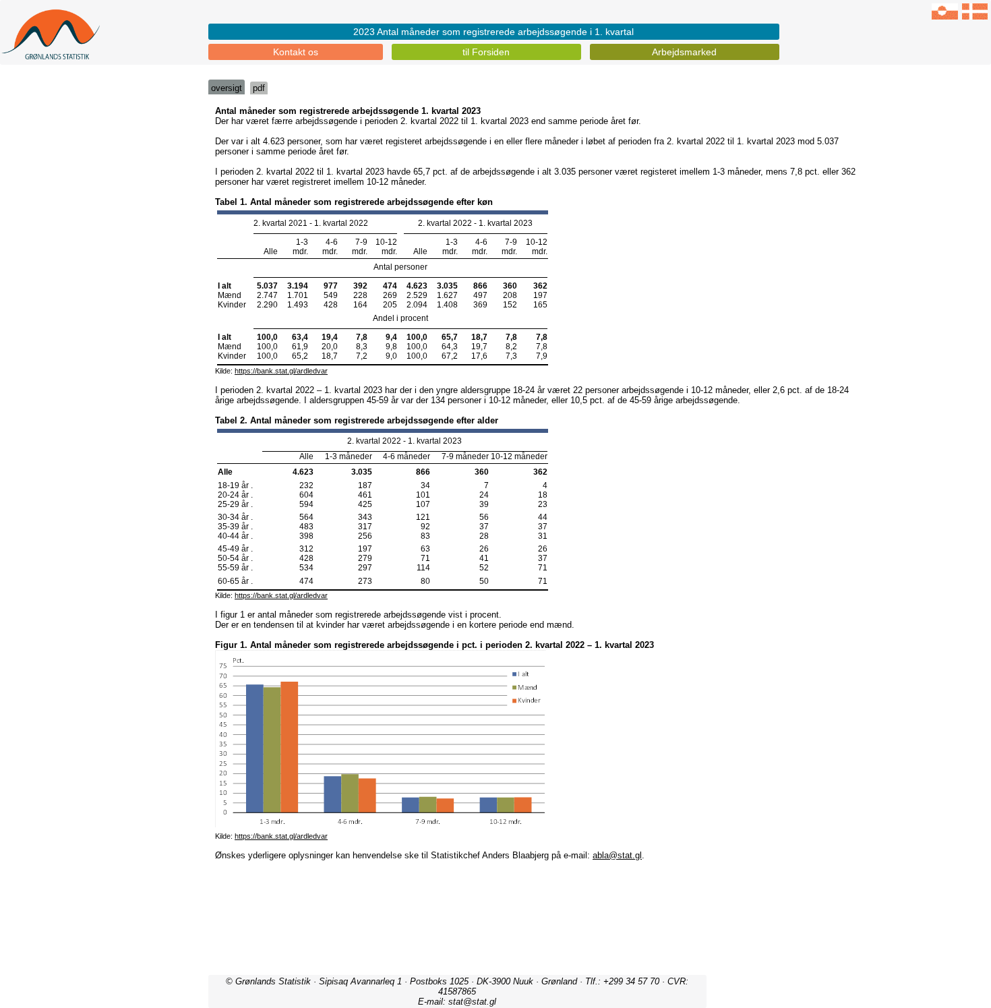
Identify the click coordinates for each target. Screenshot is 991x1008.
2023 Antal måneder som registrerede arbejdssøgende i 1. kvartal (493, 31)
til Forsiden (486, 52)
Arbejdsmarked (684, 52)
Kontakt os (295, 52)
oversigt (226, 88)
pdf (259, 88)
